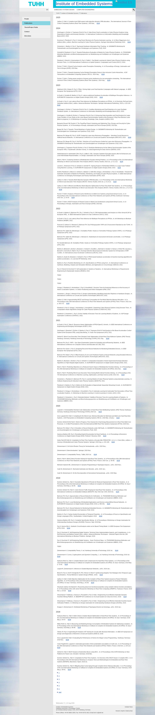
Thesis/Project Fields (31, 27)
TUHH (58, 13)
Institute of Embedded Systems (70, 13)
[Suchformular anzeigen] (134, 10)
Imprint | (123, 710)
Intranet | (118, 710)
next (60, 692)
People (26, 19)
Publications (28, 23)
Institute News (129, 707)
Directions (27, 36)
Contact (27, 31)
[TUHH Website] (36, 4)
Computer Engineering (85, 10)
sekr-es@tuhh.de (98, 712)
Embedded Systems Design (64, 10)
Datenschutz (129, 710)
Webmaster (59, 703)
